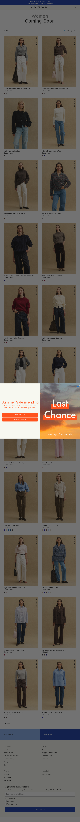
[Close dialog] (78, 385)
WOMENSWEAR (20, 419)
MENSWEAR (20, 415)
